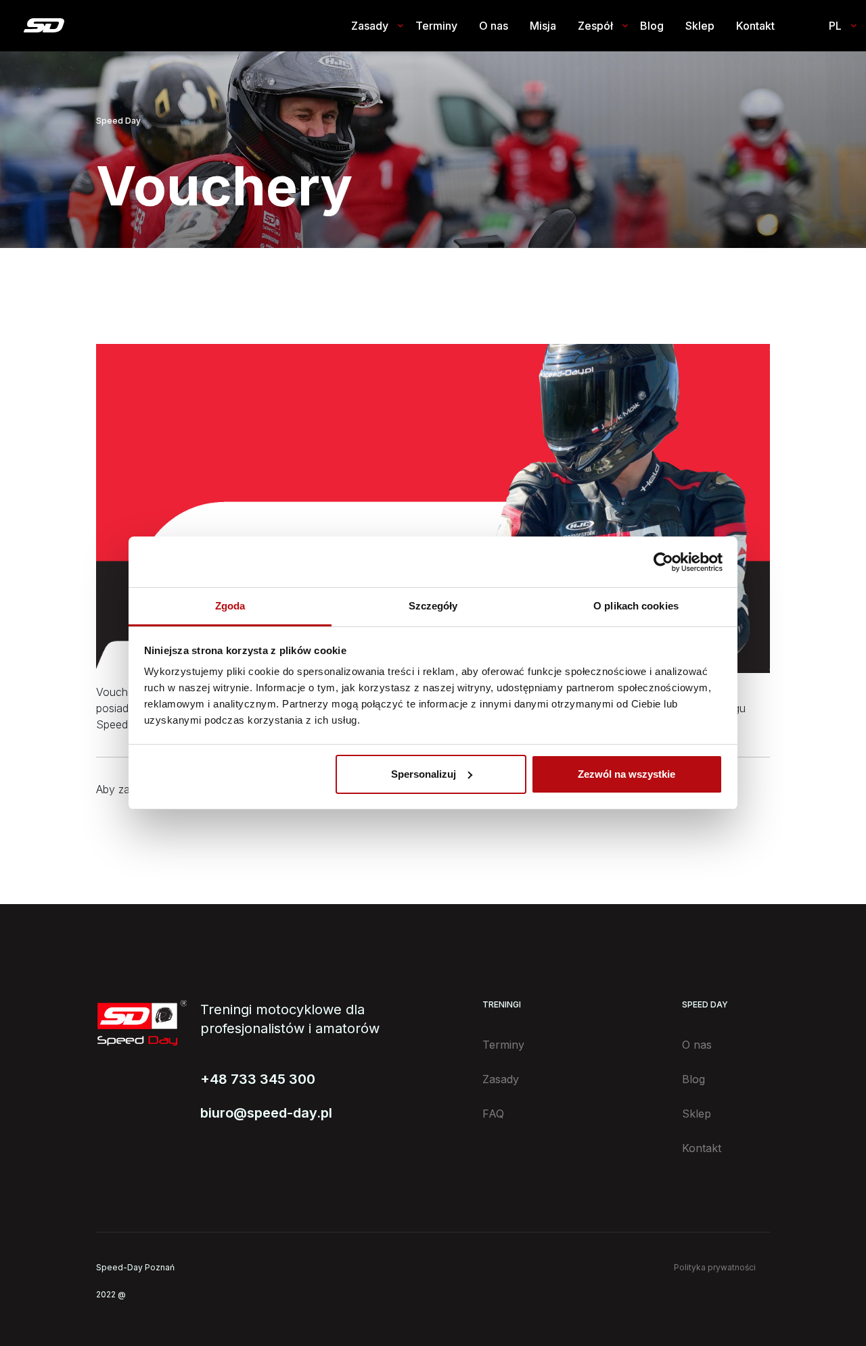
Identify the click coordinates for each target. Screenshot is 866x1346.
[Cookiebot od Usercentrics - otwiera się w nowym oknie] (663, 562)
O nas (493, 25)
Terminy (436, 25)
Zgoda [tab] (230, 606)
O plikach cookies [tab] (636, 606)
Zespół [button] (595, 25)
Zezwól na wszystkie (626, 774)
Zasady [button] (369, 25)
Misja (543, 25)
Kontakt (755, 25)
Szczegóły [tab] (433, 606)
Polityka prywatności (715, 1267)
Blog (652, 25)
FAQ (493, 1113)
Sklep (699, 25)
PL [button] (835, 25)
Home (44, 25)
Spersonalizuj (423, 774)
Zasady (500, 1079)
